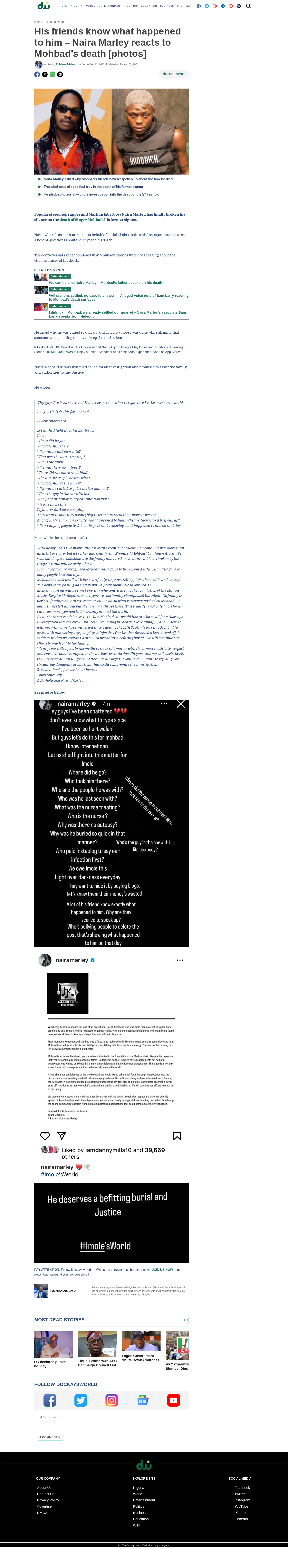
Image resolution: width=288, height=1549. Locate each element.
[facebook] (49, 1400)
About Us (44, 1488)
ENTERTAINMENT (110, 6)
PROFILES (184, 6)
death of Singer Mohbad (81, 219)
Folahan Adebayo (67, 64)
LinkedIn (241, 1519)
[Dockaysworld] (45, 5)
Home (38, 21)
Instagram (242, 1500)
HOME (64, 6)
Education (141, 1519)
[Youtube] (173, 1400)
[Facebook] (37, 74)
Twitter (240, 1494)
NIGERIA (76, 6)
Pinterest (241, 1513)
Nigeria (138, 1488)
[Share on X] (45, 74)
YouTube (241, 1506)
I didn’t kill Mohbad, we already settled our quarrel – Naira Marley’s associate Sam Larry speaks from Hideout (117, 314)
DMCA (42, 1513)
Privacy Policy (48, 1500)
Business (140, 1513)
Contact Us (45, 1494)
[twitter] (80, 1400)
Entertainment (55, 21)
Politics (138, 1506)
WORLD (91, 6)
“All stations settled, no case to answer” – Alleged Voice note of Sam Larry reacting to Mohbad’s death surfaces (119, 297)
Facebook (242, 1488)
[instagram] (111, 1400)
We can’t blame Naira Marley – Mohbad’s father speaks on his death (105, 283)
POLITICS (131, 6)
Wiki (136, 1525)
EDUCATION (149, 6)
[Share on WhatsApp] (52, 74)
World (137, 1494)
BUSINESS (167, 6)
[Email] (60, 74)
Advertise (44, 1506)
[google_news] (142, 1400)
